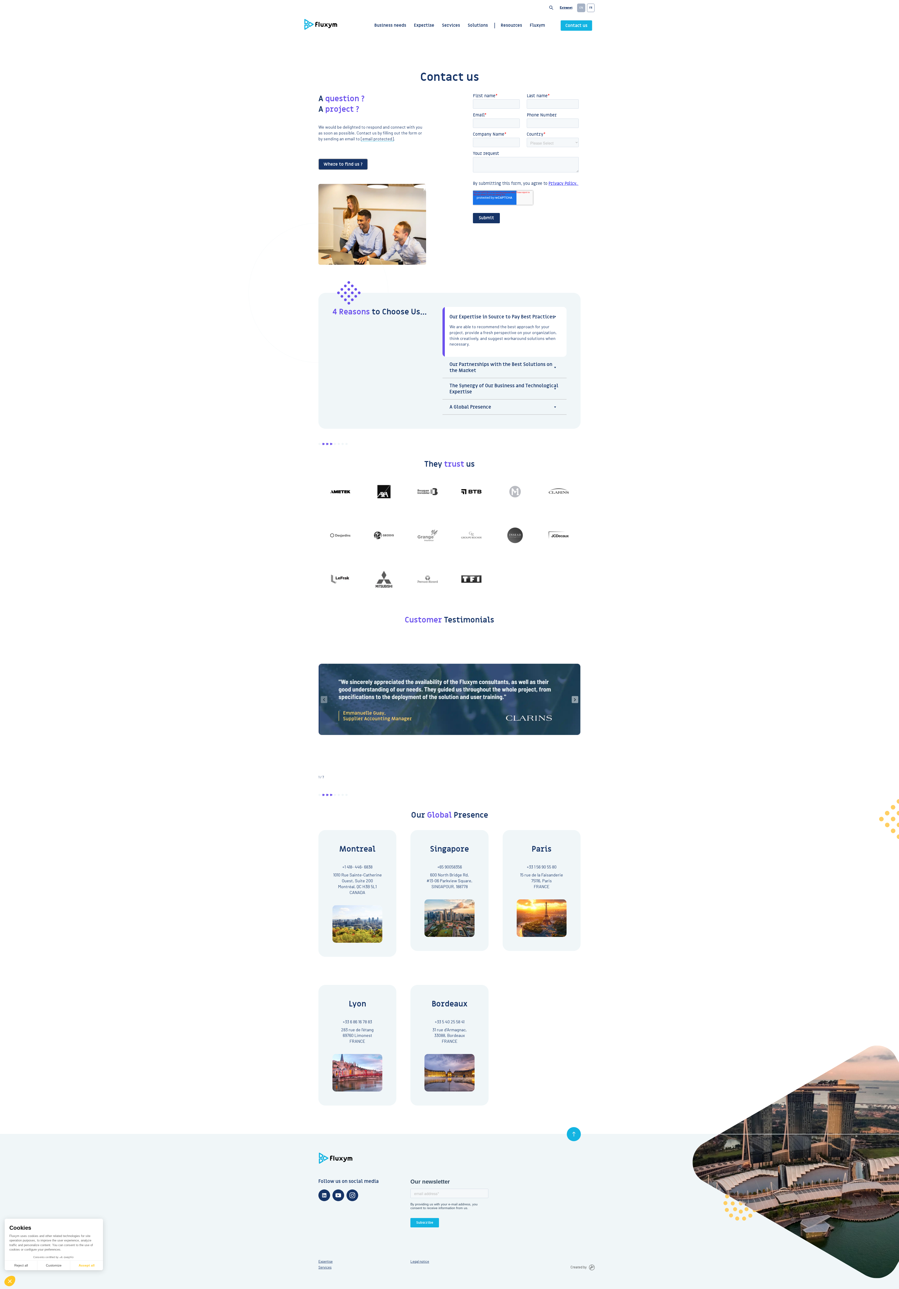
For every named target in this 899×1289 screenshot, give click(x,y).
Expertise (424, 25)
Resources (511, 25)
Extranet (566, 7)
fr (590, 8)
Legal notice (419, 1261)
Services (451, 25)
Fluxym (537, 25)
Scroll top (574, 1134)
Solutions (478, 25)
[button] (575, 699)
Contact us (576, 26)
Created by (579, 1267)
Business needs (390, 25)
